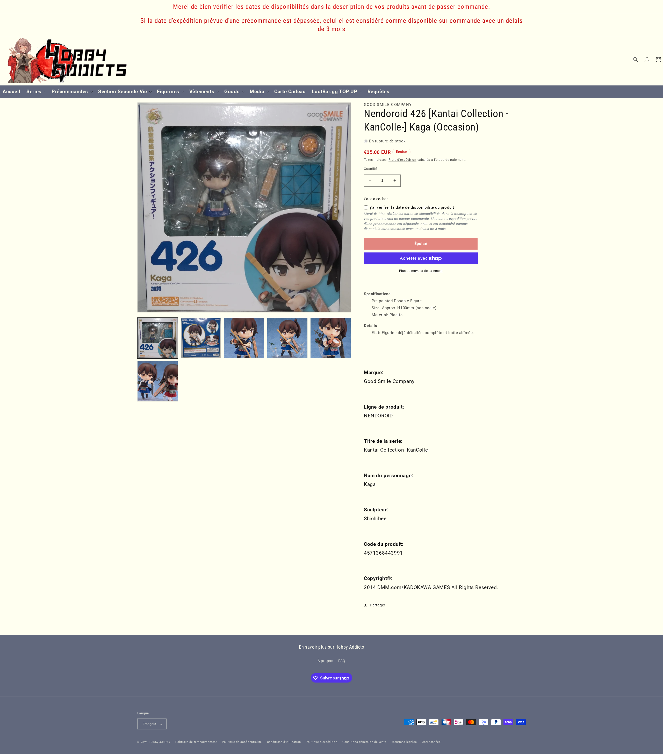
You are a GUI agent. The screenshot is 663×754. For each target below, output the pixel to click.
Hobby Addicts (159, 742)
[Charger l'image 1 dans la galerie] (157, 337)
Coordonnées (431, 742)
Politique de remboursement (196, 742)
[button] (35, 91)
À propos (325, 661)
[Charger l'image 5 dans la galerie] (330, 337)
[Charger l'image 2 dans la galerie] (201, 337)
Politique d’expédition (321, 742)
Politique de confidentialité (242, 742)
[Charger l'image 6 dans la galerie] (157, 381)
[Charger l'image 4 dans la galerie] (287, 337)
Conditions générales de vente (364, 742)
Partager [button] (377, 605)
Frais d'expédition (402, 160)
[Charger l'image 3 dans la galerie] (244, 337)
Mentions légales (404, 742)
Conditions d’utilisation (284, 742)
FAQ (341, 661)
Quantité (370, 169)
